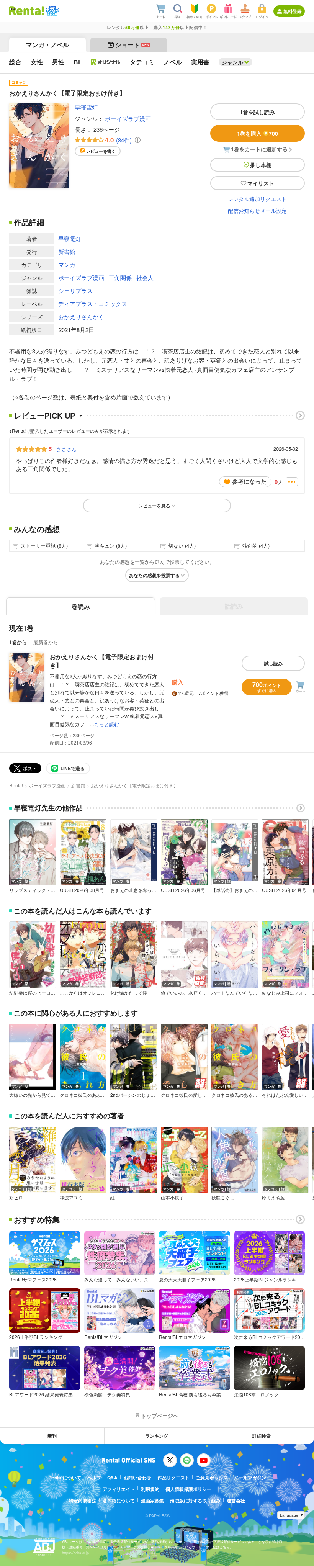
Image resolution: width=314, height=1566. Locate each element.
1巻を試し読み (257, 112)
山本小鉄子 (172, 1198)
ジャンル (232, 62)
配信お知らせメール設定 (257, 210)
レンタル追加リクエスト (257, 199)
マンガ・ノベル (47, 44)
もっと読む (106, 724)
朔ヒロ (16, 1198)
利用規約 (150, 1489)
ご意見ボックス (212, 1477)
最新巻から (45, 642)
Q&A (112, 1477)
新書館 (66, 251)
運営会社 (236, 1500)
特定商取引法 (82, 1500)
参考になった (249, 481)
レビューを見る (154, 505)
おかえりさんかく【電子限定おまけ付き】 (102, 660)
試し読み (273, 663)
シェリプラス (75, 290)
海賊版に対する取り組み (195, 1500)
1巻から (18, 642)
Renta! (16, 785)
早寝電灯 (86, 107)
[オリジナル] (106, 62)
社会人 (145, 277)
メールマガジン (250, 1477)
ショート (132, 44)
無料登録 (292, 11)
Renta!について (64, 1477)
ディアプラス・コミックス (92, 303)
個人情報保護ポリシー (188, 1489)
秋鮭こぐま (222, 1198)
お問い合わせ (137, 1477)
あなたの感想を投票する (154, 575)
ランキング (156, 1435)
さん (66, 449)
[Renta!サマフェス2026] (51, 11)
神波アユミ (71, 1198)
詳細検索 (261, 1435)
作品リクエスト (173, 1477)
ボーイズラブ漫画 (128, 119)
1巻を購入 (257, 133)
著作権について (119, 1500)
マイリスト (260, 183)
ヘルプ (94, 1477)
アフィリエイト (119, 1489)
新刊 (52, 1435)
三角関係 (120, 277)
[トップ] (26, 10)
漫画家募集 (152, 1500)
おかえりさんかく (81, 317)
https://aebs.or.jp (75, 1552)
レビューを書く (101, 151)
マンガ (66, 264)
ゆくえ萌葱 (273, 1198)
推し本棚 (260, 165)
